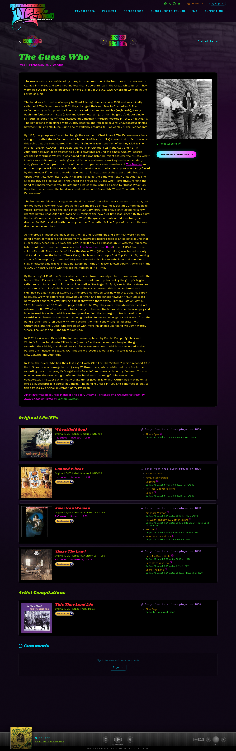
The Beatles (134, 164)
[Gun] (133, 41)
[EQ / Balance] (130, 739)
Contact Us (197, 3)
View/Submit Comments (174, 154)
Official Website (167, 143)
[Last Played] (106, 739)
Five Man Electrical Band (96, 247)
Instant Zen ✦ (207, 41)
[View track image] (161, 433)
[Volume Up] (223, 739)
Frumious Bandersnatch (49, 741)
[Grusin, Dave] (103, 41)
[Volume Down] (208, 739)
